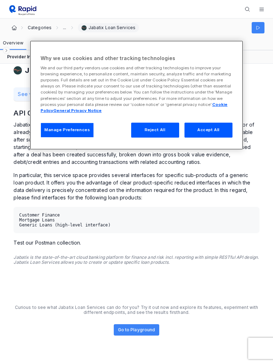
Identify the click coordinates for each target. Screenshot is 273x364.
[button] (261, 9)
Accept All (208, 129)
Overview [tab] (13, 43)
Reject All (155, 129)
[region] (136, 95)
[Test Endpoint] (258, 27)
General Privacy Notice (77, 110)
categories (40, 27)
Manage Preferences (67, 129)
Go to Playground (136, 329)
